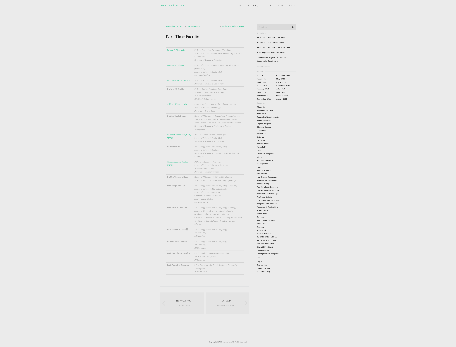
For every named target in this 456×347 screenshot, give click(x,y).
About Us (261, 107)
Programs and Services (267, 204)
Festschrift (261, 147)
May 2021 (280, 79)
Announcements (264, 120)
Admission (261, 114)
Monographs (262, 164)
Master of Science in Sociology (270, 42)
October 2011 (282, 96)
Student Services (264, 234)
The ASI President (265, 247)
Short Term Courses (266, 220)
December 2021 (283, 76)
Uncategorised (263, 250)
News (259, 167)
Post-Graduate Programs (268, 190)
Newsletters (262, 174)
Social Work (262, 224)
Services (260, 217)
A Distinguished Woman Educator (272, 52)
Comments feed (263, 268)
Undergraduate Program (268, 254)
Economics (261, 130)
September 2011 (264, 99)
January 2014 (263, 89)
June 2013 (261, 92)
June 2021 (261, 79)
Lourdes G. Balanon (175, 65)
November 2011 (264, 96)
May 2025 (261, 76)
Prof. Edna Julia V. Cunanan (178, 80)
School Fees (262, 214)
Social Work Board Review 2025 (271, 37)
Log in (259, 262)
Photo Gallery (263, 184)
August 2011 (281, 99)
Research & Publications (268, 207)
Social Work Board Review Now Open (273, 47)
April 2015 (281, 82)
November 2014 (283, 85)
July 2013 (280, 89)
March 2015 (262, 85)
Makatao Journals (265, 160)
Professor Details (264, 197)
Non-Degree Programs (267, 177)
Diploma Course (264, 127)
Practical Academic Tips (267, 194)
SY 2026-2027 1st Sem (266, 240)
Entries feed (262, 265)
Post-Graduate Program (267, 187)
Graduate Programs (266, 154)
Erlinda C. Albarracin (176, 50)
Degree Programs (264, 124)
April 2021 (261, 82)
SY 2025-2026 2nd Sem (267, 237)
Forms (259, 150)
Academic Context (265, 110)
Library (260, 157)
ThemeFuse (227, 342)
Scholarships (262, 210)
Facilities (261, 140)
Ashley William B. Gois (177, 104)
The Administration (265, 244)
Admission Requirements (268, 117)
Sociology (261, 227)
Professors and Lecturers (233, 26)
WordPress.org (263, 272)
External (260, 137)
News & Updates (264, 170)
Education (261, 134)
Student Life (262, 230)
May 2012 (280, 92)
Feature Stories (263, 144)
